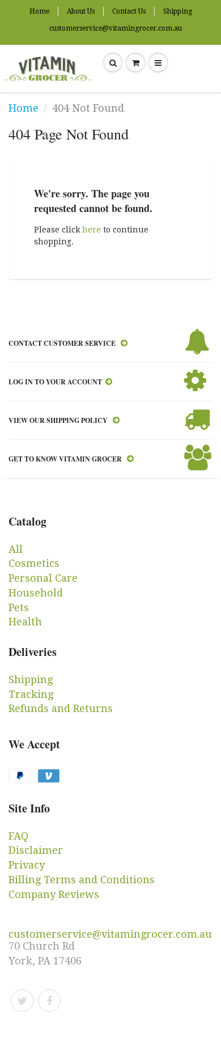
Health (25, 622)
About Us (81, 11)
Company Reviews (53, 894)
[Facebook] (49, 1000)
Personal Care (43, 578)
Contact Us (129, 11)
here (91, 229)
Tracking (30, 694)
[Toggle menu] (158, 63)
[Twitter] (22, 1000)
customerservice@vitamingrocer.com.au (115, 28)
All (15, 549)
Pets (18, 607)
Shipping (177, 11)
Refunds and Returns (60, 708)
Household (35, 593)
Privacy (26, 865)
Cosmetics (34, 563)
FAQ (18, 836)
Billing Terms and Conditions (81, 880)
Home (39, 11)
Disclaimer (35, 850)
